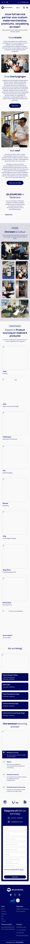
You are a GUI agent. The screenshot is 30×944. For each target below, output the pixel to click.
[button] (27, 7)
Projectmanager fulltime (10, 675)
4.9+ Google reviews (24, 2)
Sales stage (6, 684)
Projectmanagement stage (11, 694)
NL (19, 8)
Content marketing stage (10, 703)
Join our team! (7, 637)
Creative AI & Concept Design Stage (14, 713)
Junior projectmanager (9, 538)
